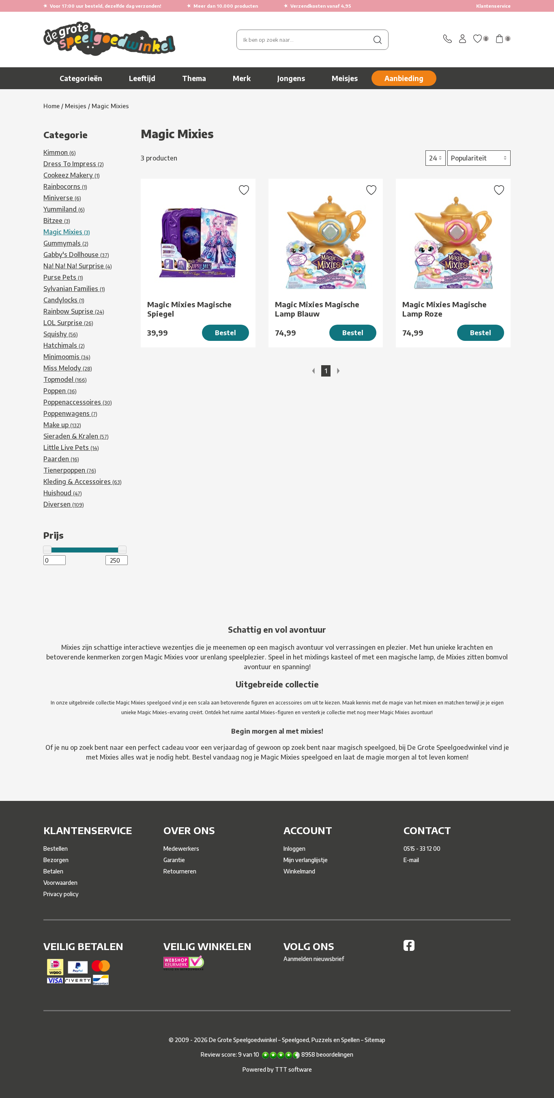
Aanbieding (403, 78)
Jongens (291, 78)
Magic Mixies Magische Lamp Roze (444, 309)
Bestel (225, 333)
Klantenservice (493, 6)
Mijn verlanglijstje (305, 859)
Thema (194, 78)
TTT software (293, 1069)
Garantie (174, 859)
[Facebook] (409, 948)
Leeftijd (142, 78)
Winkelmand (299, 871)
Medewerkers (181, 848)
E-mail (411, 859)
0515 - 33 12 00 (422, 848)
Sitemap (375, 1039)
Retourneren (179, 871)
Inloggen (294, 848)
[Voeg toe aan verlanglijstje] (244, 191)
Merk (242, 78)
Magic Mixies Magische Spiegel (189, 309)
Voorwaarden (60, 882)
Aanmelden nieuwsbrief (313, 958)
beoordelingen (327, 1054)
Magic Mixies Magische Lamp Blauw (317, 309)
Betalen (53, 871)
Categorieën (81, 78)
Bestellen (55, 848)
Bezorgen (56, 859)
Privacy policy (61, 893)
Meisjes (345, 78)
